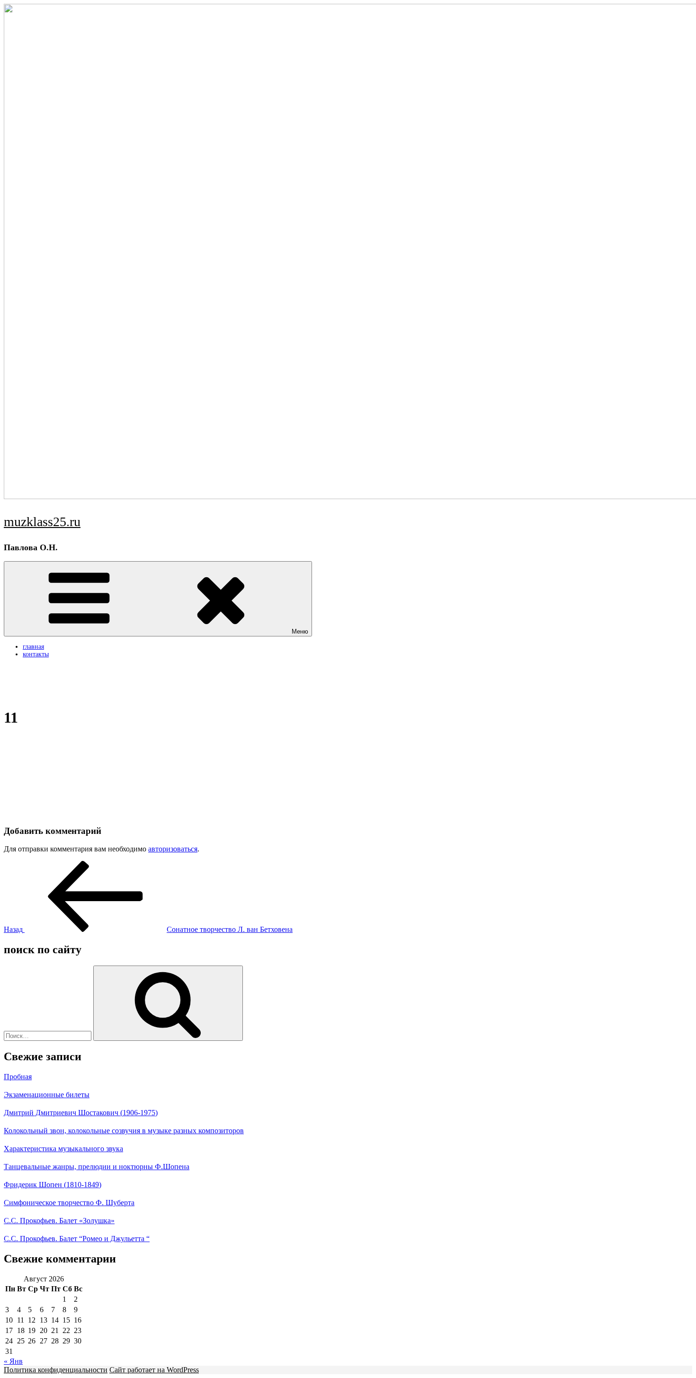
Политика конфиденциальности (55, 1370)
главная (33, 646)
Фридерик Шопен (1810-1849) (52, 1185)
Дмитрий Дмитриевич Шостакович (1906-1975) (81, 1113)
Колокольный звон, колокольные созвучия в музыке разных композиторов (124, 1131)
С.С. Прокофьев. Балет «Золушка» (59, 1221)
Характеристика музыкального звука (63, 1149)
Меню (300, 631)
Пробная (18, 1077)
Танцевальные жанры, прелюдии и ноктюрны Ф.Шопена (96, 1167)
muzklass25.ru (42, 521)
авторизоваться (172, 849)
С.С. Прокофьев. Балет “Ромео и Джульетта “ (77, 1239)
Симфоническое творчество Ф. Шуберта (69, 1203)
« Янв (13, 1361)
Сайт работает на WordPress (154, 1370)
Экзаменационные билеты (46, 1095)
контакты (36, 654)
